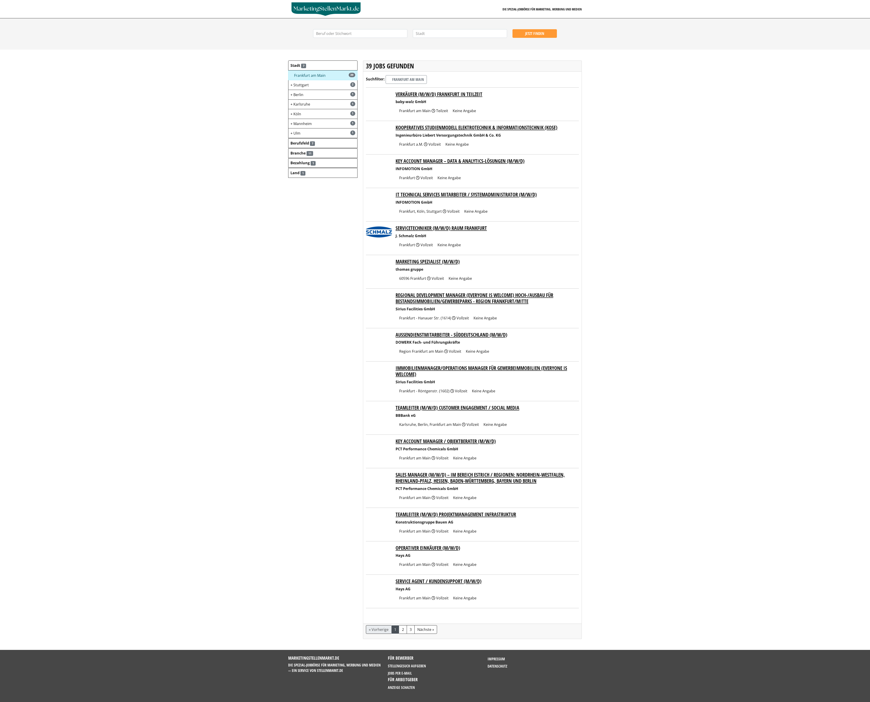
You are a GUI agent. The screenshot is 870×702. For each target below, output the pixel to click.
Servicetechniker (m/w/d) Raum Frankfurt (441, 228)
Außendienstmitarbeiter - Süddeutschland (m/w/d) (451, 334)
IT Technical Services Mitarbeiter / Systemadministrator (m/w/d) (466, 194)
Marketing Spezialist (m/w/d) (428, 261)
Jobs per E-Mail (400, 673)
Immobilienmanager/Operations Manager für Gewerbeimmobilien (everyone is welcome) (481, 371)
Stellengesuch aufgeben (407, 665)
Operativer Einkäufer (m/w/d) (428, 547)
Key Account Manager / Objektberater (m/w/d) (446, 441)
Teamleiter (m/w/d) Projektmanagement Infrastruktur (456, 514)
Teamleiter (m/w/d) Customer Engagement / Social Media (457, 407)
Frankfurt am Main (407, 79)
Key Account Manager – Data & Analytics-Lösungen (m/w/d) (460, 160)
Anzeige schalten (401, 687)
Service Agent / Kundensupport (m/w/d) (438, 581)
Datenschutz (497, 666)
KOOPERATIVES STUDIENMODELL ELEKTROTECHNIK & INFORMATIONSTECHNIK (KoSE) (476, 127)
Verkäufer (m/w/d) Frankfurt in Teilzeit (439, 94)
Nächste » (425, 629)
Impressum (496, 658)
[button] (323, 65)
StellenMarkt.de (330, 670)
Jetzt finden (534, 33)
